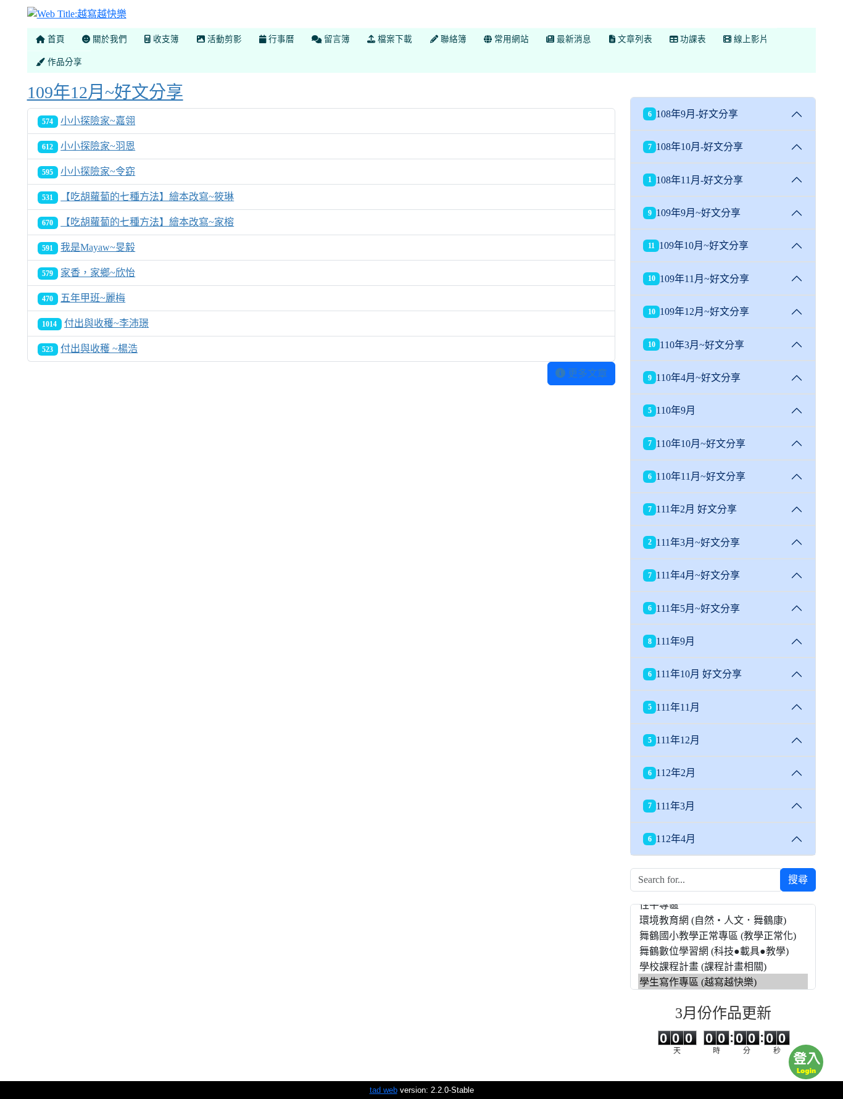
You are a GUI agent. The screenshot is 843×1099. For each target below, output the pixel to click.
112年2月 (672, 772)
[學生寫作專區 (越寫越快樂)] (723, 981)
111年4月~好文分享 (694, 575)
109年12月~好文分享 (105, 92)
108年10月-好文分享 (696, 146)
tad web (383, 1090)
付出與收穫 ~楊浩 (99, 348)
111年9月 (672, 641)
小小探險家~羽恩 (97, 146)
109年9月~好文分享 (694, 212)
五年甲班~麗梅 (92, 298)
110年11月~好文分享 (697, 476)
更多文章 (586, 373)
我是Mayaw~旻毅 (97, 247)
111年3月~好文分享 (694, 542)
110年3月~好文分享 (696, 345)
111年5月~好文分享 (694, 608)
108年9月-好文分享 (693, 114)
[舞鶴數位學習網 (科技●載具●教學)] (723, 950)
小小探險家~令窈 (97, 171)
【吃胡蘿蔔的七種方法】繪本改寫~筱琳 (147, 196)
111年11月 (674, 707)
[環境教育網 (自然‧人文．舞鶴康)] (723, 919)
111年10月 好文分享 (695, 674)
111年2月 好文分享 (692, 509)
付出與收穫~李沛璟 (106, 323)
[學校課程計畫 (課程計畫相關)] (723, 966)
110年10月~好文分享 (697, 443)
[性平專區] (723, 904)
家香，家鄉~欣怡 (97, 272)
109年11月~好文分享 (699, 279)
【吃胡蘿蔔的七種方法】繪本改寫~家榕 (147, 222)
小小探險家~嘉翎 (97, 120)
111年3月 (672, 806)
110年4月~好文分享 (694, 377)
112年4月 (672, 839)
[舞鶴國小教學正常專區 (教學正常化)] (723, 935)
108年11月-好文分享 (696, 180)
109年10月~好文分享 (698, 245)
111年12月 (674, 740)
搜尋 (798, 879)
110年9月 (672, 410)
